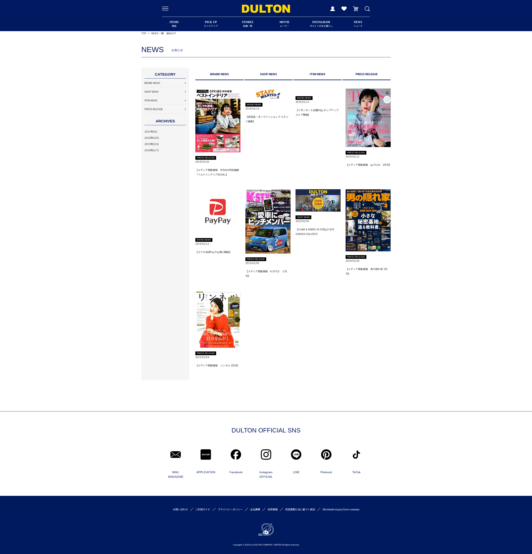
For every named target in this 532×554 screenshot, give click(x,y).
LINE (296, 472)
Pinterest (326, 472)
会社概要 (255, 509)
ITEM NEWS (150, 100)
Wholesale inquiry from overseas (341, 509)
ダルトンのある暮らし (321, 24)
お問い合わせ (180, 509)
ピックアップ (211, 24)
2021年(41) (150, 131)
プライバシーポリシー (230, 509)
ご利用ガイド (202, 509)
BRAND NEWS (152, 83)
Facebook (236, 472)
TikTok (356, 472)
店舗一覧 (247, 24)
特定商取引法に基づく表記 (300, 509)
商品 (174, 24)
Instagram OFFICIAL (266, 474)
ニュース (357, 24)
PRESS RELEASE (153, 109)
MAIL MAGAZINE (175, 474)
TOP (143, 33)
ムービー (284, 24)
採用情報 (273, 509)
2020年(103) (151, 137)
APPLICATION (205, 472)
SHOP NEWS (151, 91)
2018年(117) (151, 150)
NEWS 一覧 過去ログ (163, 33)
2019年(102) (151, 144)
